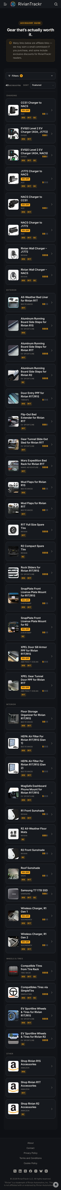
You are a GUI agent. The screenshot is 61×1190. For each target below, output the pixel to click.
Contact (30, 1148)
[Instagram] (35, 1171)
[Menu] (5, 4)
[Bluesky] (41, 1171)
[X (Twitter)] (15, 1171)
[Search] (55, 4)
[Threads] (25, 1171)
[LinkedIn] (20, 1171)
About (30, 1143)
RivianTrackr (30, 3)
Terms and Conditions (31, 1158)
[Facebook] (30, 1171)
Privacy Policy (30, 1153)
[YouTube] (46, 1171)
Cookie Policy (30, 1163)
